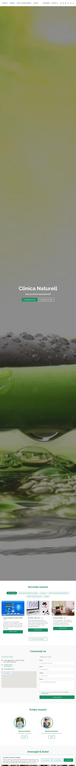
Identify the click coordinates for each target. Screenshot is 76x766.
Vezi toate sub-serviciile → (38, 639)
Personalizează (57, 760)
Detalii (24, 736)
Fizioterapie (43, 593)
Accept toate (68, 760)
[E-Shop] (61, 3)
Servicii (4, 3)
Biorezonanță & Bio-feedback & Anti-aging (28, 593)
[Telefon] (63, 3)
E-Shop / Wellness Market (24, 3)
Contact (35, 3)
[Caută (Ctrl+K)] (71, 3)
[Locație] (68, 3)
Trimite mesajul (57, 697)
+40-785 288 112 (8, 666)
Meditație (47, 596)
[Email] (66, 3)
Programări (46, 3)
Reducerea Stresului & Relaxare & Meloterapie (58, 593)
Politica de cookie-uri (31, 762)
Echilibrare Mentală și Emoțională (34, 596)
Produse (12, 3)
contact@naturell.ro (9, 669)
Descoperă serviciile (46, 299)
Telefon (41, 673)
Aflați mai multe (13, 631)
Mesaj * (41, 679)
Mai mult (54, 3)
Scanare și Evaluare (12, 593)
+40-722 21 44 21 (8, 664)
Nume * (41, 660)
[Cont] (73, 3)
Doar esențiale (46, 760)
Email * (41, 666)
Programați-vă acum (29, 299)
